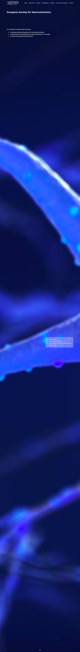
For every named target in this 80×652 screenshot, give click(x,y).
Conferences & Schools (61, 3)
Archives (38, 3)
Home (25, 3)
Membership (45, 3)
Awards (52, 3)
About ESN (32, 3)
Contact (71, 3)
